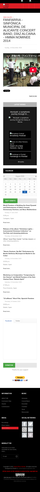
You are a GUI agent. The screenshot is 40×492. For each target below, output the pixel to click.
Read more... (7, 222)
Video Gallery (7, 17)
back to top (33, 96)
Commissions (5, 406)
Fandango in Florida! (19, 156)
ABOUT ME (5, 398)
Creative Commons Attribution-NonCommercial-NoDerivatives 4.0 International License (20, 479)
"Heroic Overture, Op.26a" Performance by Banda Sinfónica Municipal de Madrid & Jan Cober (19, 253)
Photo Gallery (5, 425)
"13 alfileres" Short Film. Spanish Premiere (18, 298)
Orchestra (24, 398)
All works (16, 162)
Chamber (24, 406)
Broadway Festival (18, 136)
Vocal (23, 409)
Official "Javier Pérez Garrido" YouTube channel (18, 239)
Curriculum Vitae (6, 401)
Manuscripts (25, 412)
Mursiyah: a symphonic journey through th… (20, 113)
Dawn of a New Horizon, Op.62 (16, 147)
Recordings (5, 422)
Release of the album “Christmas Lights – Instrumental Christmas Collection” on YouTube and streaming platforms (18, 231)
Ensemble (25, 404)
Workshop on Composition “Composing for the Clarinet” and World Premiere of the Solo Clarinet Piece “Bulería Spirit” (19, 277)
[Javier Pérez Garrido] (6, 6)
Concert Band (26, 401)
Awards (4, 404)
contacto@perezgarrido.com (26, 468)
